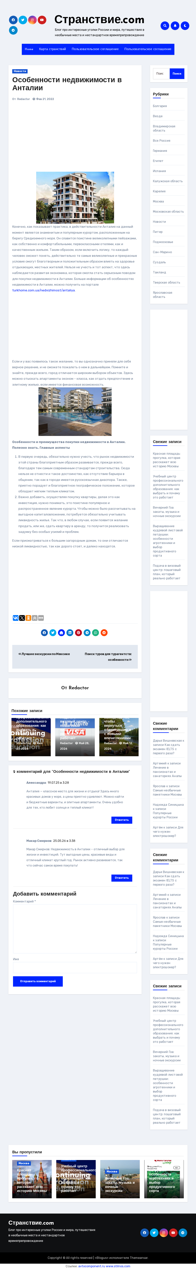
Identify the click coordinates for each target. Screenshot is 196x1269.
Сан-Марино (162, 252)
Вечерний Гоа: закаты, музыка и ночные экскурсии (167, 512)
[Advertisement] (65, 138)
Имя (16, 959)
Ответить (122, 820)
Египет (158, 161)
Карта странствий (52, 49)
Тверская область (166, 282)
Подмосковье (163, 242)
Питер (158, 232)
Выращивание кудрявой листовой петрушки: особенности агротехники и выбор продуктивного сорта (162, 1174)
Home (29, 49)
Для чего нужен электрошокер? (168, 832)
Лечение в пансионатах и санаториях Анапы (167, 772)
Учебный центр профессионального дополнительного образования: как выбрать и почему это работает (34, 726)
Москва (158, 201)
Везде (158, 116)
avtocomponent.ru (91, 1266)
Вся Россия (161, 140)
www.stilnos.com (118, 1266)
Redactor (23, 99)
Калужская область (168, 181)
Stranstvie (23, 743)
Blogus (102, 1258)
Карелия (159, 191)
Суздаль (159, 262)
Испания (159, 171)
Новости (20, 71)
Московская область (168, 211)
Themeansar (139, 1258)
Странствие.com (99, 20)
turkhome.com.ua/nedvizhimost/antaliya (43, 290)
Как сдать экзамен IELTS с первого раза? (166, 749)
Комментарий (24, 901)
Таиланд (159, 272)
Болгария (160, 106)
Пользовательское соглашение (95, 49)
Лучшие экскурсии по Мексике (45, 654)
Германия (160, 151)
